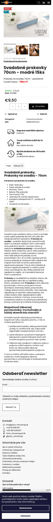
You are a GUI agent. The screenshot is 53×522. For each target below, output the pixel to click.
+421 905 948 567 (13, 430)
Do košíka (40, 106)
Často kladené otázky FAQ (13, 456)
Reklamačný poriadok (11, 467)
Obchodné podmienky (12, 458)
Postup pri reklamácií (11, 470)
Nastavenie (25, 508)
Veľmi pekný (7, 488)
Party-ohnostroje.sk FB (15, 433)
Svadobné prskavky (34, 119)
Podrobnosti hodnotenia (15, 61)
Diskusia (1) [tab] (18, 166)
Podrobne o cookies (10, 464)
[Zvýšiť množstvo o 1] (24, 106)
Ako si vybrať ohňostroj (12, 447)
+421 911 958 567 (13, 427)
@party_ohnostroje (14, 436)
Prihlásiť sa (11, 407)
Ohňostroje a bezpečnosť (13, 450)
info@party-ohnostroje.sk (17, 425)
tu (34, 501)
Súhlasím (26, 516)
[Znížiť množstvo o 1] (13, 106)
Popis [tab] (8, 166)
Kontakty (6, 473)
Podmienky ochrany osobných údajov (18, 461)
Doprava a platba (9, 453)
